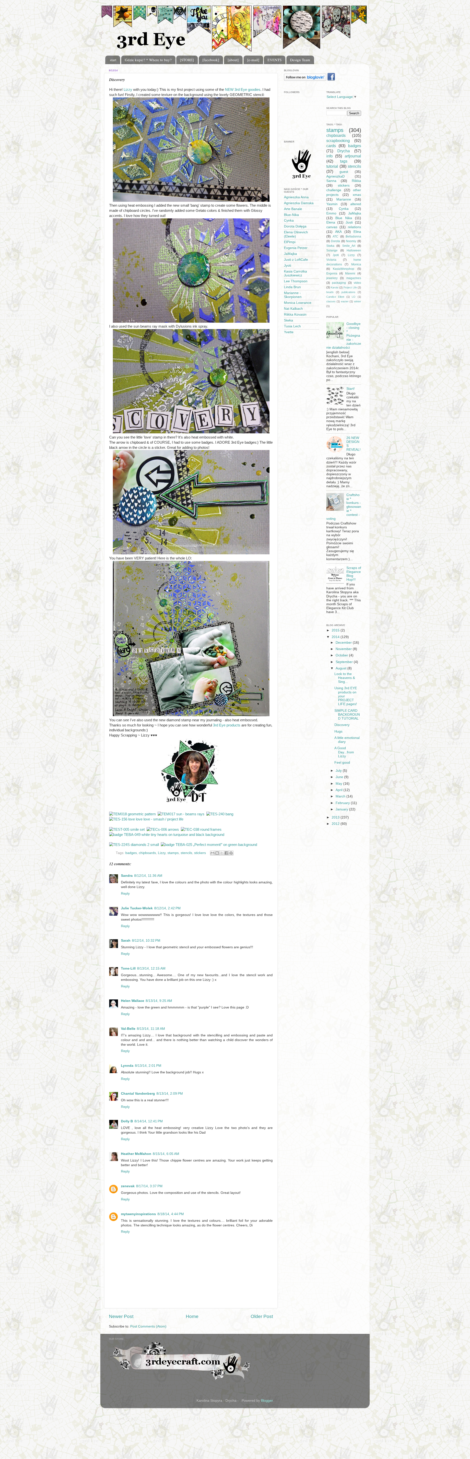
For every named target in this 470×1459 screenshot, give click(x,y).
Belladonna (353, 236)
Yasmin (332, 204)
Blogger (267, 1400)
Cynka (289, 220)
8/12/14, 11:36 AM (148, 876)
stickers (200, 853)
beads (330, 292)
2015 (336, 630)
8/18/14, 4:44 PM (170, 1214)
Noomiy (351, 241)
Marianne (343, 199)
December (344, 642)
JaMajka (290, 254)
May (339, 783)
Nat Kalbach (293, 308)
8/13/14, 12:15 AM (151, 968)
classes (331, 301)
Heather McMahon (136, 1154)
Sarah (125, 940)
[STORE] (187, 59)
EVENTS (275, 59)
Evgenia (331, 273)
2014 (336, 637)
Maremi (350, 273)
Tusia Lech (292, 326)
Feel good (342, 762)
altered (355, 204)
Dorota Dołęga (295, 226)
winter (357, 301)
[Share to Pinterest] (231, 853)
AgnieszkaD (335, 176)
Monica (356, 264)
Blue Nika (343, 218)
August (341, 668)
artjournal (353, 156)
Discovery (342, 725)
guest (344, 172)
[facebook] (210, 59)
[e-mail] (253, 59)
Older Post (262, 1316)
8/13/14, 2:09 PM (169, 1093)
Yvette (289, 332)
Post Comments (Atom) (148, 1326)
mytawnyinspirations (138, 1214)
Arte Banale (293, 209)
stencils (186, 853)
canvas (331, 227)
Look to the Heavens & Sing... (344, 678)
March (341, 796)
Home (192, 1316)
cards (331, 145)
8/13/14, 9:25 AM (159, 1001)
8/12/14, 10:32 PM (146, 940)
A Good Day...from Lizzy (344, 752)
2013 (336, 817)
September (345, 662)
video (357, 283)
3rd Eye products (226, 725)
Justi (349, 222)
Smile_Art (348, 246)
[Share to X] (221, 853)
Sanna (331, 181)
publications (348, 292)
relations (354, 227)
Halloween (354, 250)
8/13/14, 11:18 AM (151, 1029)
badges (131, 853)
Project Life (350, 287)
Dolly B (127, 1121)
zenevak (128, 1186)
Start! (350, 389)
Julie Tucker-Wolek (137, 908)
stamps (173, 853)
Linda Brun (292, 287)
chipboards (147, 853)
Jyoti (287, 265)
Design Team (300, 59)
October (342, 655)
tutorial (332, 166)
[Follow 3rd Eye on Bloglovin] (305, 80)
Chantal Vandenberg (138, 1093)
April (339, 790)
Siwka (288, 320)
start (113, 59)
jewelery (332, 278)
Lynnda (127, 1066)
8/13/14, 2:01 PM (148, 1066)
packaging (339, 283)
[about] (233, 59)
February (343, 803)
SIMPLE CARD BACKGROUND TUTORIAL (347, 714)
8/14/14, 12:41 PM (148, 1121)
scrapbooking (338, 140)
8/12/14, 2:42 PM (167, 908)
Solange (332, 250)
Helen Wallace (132, 1001)
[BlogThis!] (217, 853)
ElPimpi (289, 242)
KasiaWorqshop (343, 269)
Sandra (127, 876)
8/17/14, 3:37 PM (149, 1186)
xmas (357, 195)
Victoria (331, 259)
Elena (330, 222)
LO (353, 296)
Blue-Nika (291, 215)
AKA (338, 232)
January (342, 809)
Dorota (335, 241)
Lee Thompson (295, 281)
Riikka (356, 181)
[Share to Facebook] (226, 853)
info (329, 156)
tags (343, 161)
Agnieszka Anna (296, 197)
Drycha (343, 151)
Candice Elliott (335, 296)
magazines (353, 278)
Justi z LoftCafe (296, 259)
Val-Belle (128, 1029)
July (339, 770)
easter (345, 301)
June (340, 777)
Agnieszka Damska (299, 203)
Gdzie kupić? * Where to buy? (148, 59)
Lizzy (128, 90)
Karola (334, 287)
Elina (357, 232)
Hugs (338, 731)
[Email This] (212, 853)
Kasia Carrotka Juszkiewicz (295, 273)
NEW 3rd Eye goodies (242, 90)
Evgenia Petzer (295, 248)
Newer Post (121, 1316)
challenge (333, 190)
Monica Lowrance (297, 303)
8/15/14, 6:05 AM (166, 1154)
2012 (336, 824)
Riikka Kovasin (295, 314)
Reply (125, 893)
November (344, 649)
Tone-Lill (128, 968)
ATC (335, 236)
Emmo (331, 213)
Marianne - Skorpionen (293, 295)
